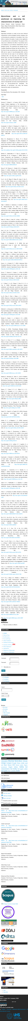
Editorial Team (6, 635)
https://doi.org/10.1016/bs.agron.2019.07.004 (11, 574)
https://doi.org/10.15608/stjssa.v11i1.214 (13, 479)
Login (20, 2)
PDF (3, 96)
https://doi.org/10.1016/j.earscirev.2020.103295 (11, 248)
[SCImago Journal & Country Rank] (9, 903)
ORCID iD (4, 810)
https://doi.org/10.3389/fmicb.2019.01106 (12, 385)
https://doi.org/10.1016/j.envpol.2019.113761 (11, 552)
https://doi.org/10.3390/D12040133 (9, 164)
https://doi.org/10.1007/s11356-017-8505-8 (10, 601)
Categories (5, 714)
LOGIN (5, 633)
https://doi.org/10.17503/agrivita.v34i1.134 (10, 268)
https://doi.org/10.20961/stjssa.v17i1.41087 (16, 325)
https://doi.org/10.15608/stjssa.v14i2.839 (10, 111)
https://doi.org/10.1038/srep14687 (17, 563)
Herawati (16, 10)
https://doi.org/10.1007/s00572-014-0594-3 (10, 537)
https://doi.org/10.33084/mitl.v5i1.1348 (9, 614)
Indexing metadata (7, 795)
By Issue (5, 707)
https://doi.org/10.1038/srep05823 (8, 524)
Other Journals (6, 712)
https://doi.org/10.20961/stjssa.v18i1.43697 (13, 618)
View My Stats (3, 1003)
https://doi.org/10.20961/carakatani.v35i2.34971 (12, 349)
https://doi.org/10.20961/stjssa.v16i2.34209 (11, 373)
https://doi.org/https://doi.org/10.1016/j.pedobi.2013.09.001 (14, 150)
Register (24, 2)
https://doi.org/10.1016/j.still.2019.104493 (10, 216)
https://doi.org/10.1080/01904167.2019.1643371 (12, 513)
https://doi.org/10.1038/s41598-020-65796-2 (12, 259)
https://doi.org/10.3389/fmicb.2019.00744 (10, 453)
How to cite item (7, 798)
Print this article (6, 793)
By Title (5, 711)
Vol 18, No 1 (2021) (9, 10)
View (4, 990)
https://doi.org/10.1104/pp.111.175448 (11, 407)
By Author (5, 709)
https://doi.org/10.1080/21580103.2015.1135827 (11, 239)
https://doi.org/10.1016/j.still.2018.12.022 (14, 186)
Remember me (7, 667)
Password (3, 662)
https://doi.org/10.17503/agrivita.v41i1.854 (10, 314)
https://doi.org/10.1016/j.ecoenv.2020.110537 (11, 305)
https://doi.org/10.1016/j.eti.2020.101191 (10, 279)
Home (2, 10)
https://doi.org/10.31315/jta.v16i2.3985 (9, 358)
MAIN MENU (3, 6)
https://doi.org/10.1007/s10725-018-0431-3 (10, 587)
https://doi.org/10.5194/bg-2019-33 (9, 440)
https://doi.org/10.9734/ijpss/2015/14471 (10, 227)
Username (3, 658)
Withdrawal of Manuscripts (9, 650)
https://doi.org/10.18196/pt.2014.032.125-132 (11, 336)
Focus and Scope (6, 638)
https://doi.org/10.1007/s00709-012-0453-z (10, 417)
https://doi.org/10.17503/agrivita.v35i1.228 (10, 488)
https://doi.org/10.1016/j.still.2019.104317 (14, 427)
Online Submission (7, 646)
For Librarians (6, 681)
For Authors (5, 679)
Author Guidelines (7, 640)
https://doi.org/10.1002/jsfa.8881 (13, 398)
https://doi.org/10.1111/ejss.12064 (8, 122)
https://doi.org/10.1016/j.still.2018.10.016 (10, 292)
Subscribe (5, 992)
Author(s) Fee (6, 648)
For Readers (6, 677)
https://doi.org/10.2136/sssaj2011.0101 (12, 175)
